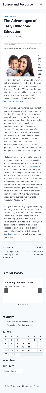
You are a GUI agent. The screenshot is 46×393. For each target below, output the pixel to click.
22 (6, 350)
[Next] (40, 290)
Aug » (12, 360)
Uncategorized (10, 16)
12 (29, 343)
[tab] (18, 304)
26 (29, 350)
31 (17, 354)
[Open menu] (41, 4)
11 (23, 343)
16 (12, 347)
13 (35, 343)
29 (6, 354)
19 (29, 347)
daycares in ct (14, 234)
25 (23, 350)
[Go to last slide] (6, 290)
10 (17, 343)
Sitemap (37, 386)
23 (12, 350)
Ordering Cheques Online (19, 282)
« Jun (5, 360)
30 (11, 354)
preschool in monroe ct (14, 101)
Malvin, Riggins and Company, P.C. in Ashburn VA (11, 253)
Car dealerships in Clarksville (35, 251)
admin (8, 37)
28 (40, 350)
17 (17, 347)
